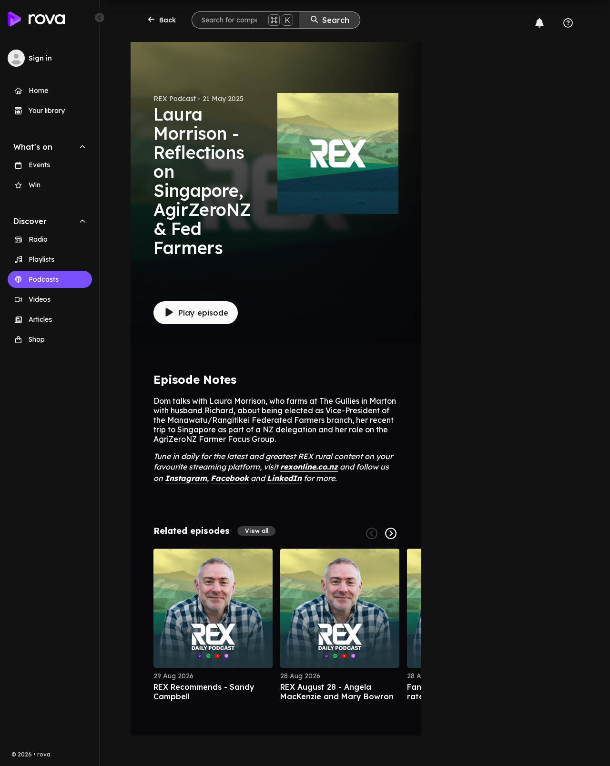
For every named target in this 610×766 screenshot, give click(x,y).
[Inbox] (539, 22)
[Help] (568, 22)
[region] (276, 625)
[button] (256, 531)
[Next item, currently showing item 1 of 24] (390, 533)
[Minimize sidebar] (99, 17)
